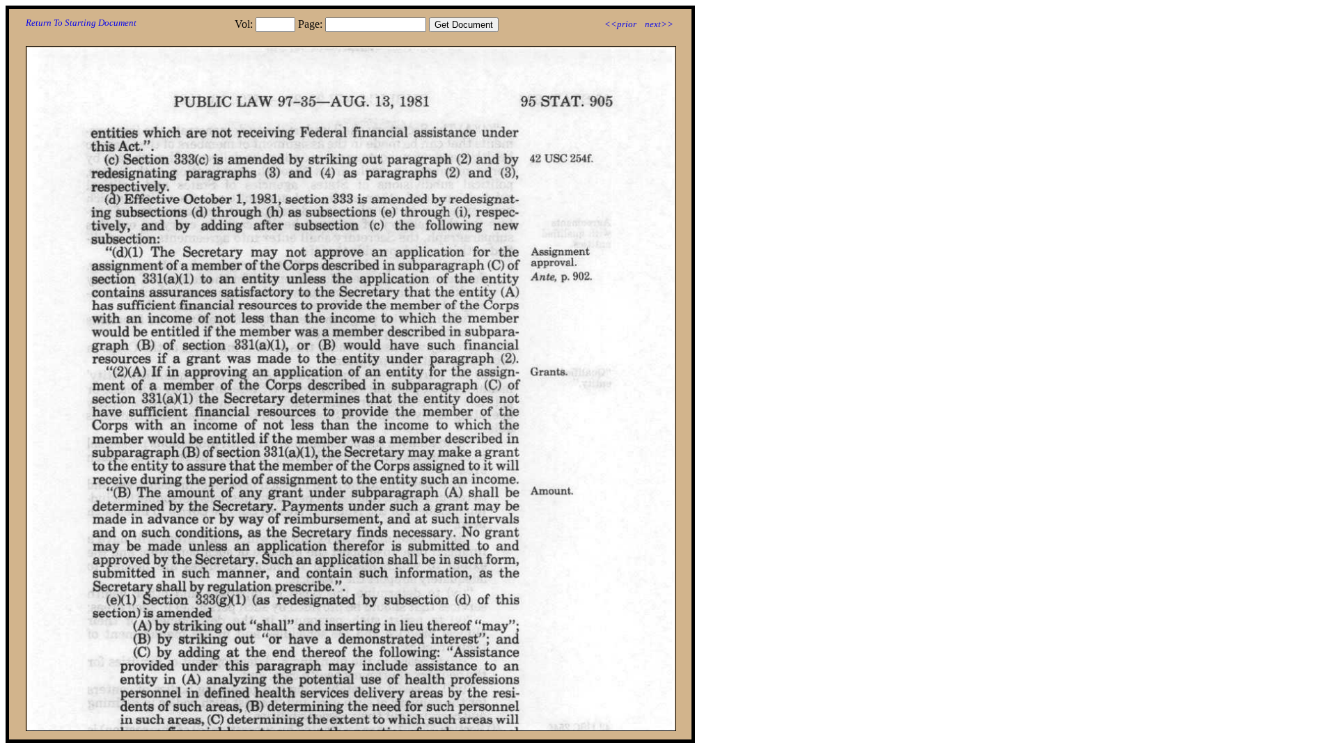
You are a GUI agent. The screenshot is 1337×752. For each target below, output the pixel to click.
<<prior (620, 24)
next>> (659, 24)
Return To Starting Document (81, 22)
